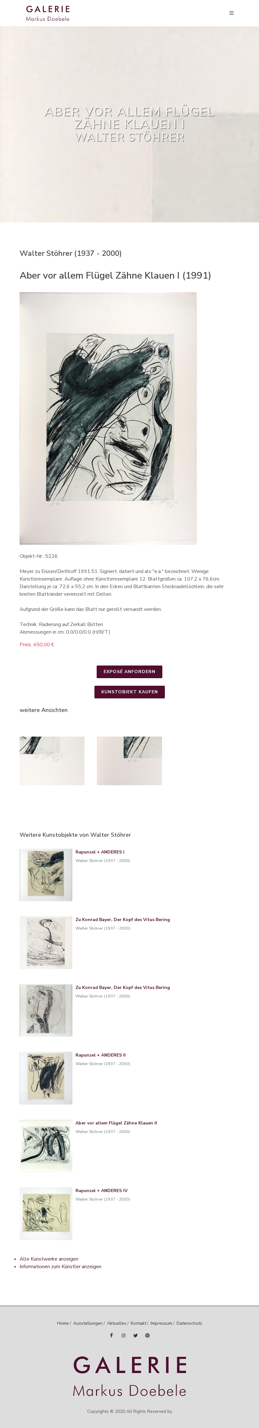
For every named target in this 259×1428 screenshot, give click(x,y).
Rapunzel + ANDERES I (99, 852)
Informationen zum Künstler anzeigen (60, 1266)
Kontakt (138, 1323)
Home (63, 1323)
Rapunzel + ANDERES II (100, 1055)
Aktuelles (116, 1323)
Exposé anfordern (129, 672)
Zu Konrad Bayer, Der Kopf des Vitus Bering (122, 920)
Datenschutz (189, 1323)
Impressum (161, 1323)
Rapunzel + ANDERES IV (101, 1191)
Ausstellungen (88, 1323)
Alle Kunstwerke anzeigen (49, 1259)
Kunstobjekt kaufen (129, 692)
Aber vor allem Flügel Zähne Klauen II (116, 1123)
